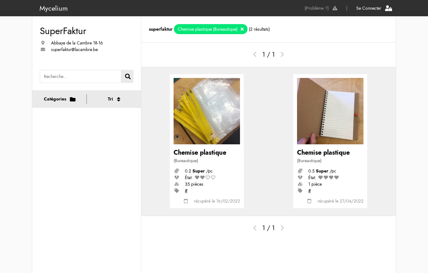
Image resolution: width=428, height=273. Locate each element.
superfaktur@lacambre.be (74, 49)
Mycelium (53, 8)
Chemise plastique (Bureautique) (208, 29)
